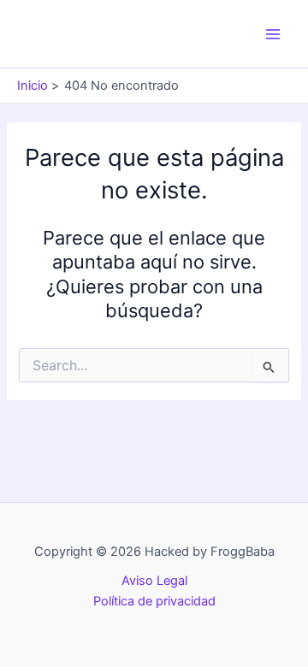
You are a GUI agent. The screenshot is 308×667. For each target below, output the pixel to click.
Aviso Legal (154, 580)
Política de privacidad (154, 601)
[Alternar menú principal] (273, 34)
